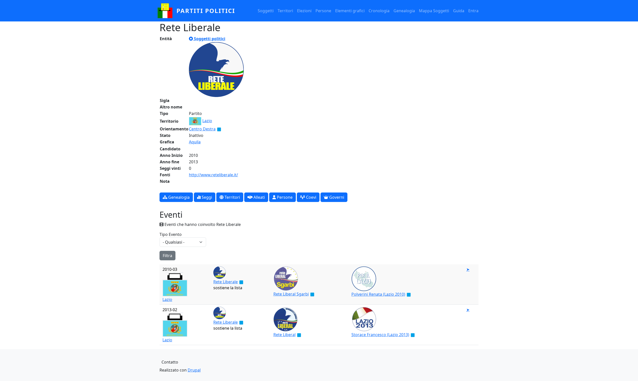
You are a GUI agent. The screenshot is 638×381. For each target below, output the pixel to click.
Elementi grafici (350, 10)
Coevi (310, 197)
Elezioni (304, 10)
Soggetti (266, 10)
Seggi (206, 197)
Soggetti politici (209, 38)
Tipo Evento (171, 234)
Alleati (258, 197)
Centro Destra (202, 129)
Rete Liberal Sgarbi (291, 294)
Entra (473, 10)
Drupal (194, 370)
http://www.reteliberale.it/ (213, 175)
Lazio (207, 120)
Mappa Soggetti (434, 10)
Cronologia (379, 10)
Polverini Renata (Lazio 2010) (378, 294)
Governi (336, 197)
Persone (323, 10)
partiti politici (205, 10)
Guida (458, 10)
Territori (285, 10)
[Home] (167, 10)
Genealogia (404, 10)
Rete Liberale (225, 282)
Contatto (169, 362)
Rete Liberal (284, 334)
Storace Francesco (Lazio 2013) (380, 334)
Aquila (195, 142)
